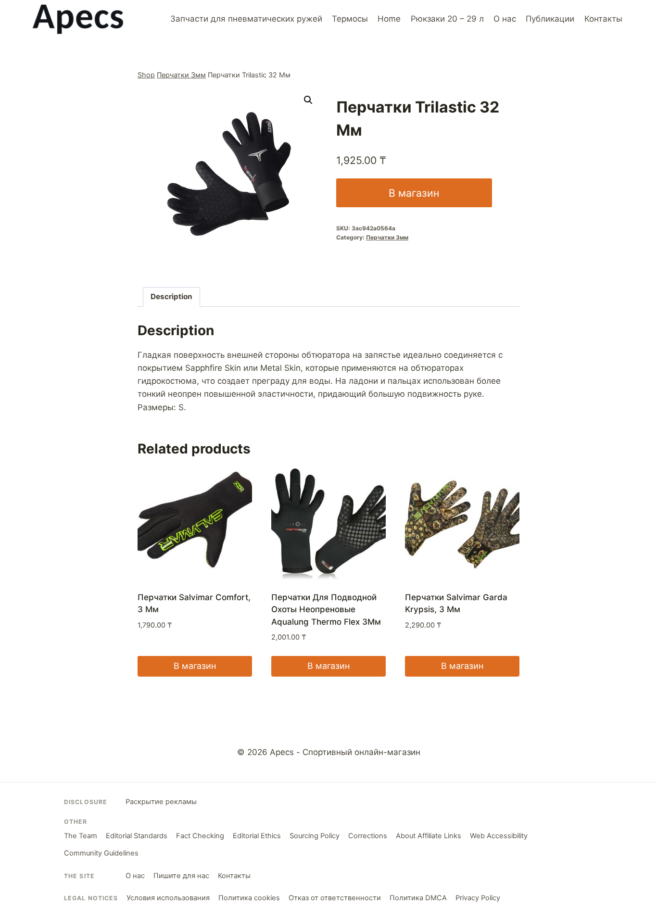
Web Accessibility (499, 835)
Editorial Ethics (257, 835)
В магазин (414, 193)
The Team (80, 835)
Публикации (550, 19)
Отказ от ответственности (335, 898)
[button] (308, 100)
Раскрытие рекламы (161, 801)
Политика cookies (249, 898)
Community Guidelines (101, 853)
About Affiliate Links (428, 835)
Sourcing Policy (315, 835)
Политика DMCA (418, 898)
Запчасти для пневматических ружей (246, 19)
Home (389, 19)
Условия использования (168, 898)
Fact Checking (200, 835)
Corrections (367, 835)
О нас (504, 19)
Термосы (350, 19)
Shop (146, 75)
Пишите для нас (181, 875)
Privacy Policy (477, 898)
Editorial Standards (136, 835)
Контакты (603, 19)
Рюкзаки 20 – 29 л (447, 19)
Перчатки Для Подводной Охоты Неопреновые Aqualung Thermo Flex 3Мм (326, 609)
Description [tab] (171, 296)
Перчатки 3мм (181, 75)
